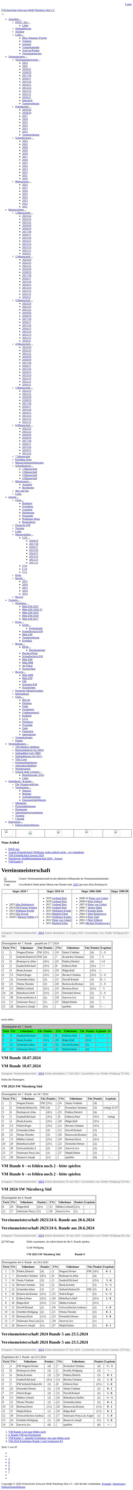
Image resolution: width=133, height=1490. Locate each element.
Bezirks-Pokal (30, 653)
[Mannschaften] (25, 210)
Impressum (14, 821)
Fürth (25, 706)
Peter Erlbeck (95, 901)
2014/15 (26, 84)
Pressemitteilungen (25, 806)
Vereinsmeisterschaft (26, 59)
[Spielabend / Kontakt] (32, 782)
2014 (25, 125)
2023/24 (26, 215)
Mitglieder (20, 803)
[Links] (22, 35)
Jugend (12, 497)
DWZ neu (13, 849)
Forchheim (28, 709)
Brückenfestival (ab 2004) (29, 750)
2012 (25, 131)
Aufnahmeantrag (31, 796)
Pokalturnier (22, 106)
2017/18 (26, 75)
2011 (25, 175)
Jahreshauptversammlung (29, 812)
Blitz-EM (27, 634)
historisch (27, 100)
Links (25, 25)
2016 (25, 119)
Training (26, 41)
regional (26, 44)
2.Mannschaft (22, 256)
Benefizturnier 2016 (33, 775)
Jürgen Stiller (95, 907)
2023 (25, 62)
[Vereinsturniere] (26, 57)
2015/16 (26, 81)
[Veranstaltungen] (27, 744)
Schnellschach (23, 137)
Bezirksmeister (37, 650)
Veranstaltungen (17, 743)
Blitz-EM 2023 (30, 606)
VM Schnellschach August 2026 (26, 855)
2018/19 (26, 72)
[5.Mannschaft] (31, 388)
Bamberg (27, 503)
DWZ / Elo (21, 22)
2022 (25, 66)
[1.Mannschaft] (31, 213)
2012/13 (26, 91)
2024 (41, 932)
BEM (25, 646)
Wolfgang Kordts (24, 910)
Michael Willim (25, 916)
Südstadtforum (23, 28)
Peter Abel (93, 916)
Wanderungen (22, 768)
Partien (19, 740)
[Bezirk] (24, 579)
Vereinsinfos (22, 787)
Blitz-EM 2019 (30, 612)
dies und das (22, 490)
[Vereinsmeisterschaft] (39, 60)
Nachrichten (29, 668)
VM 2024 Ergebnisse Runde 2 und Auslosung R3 (35, 1441)
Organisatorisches (32, 53)
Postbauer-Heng (31, 518)
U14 (24, 568)
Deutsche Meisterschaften (29, 690)
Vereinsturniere (16, 56)
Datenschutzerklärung (27, 825)
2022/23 (26, 219)
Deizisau (27, 703)
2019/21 (26, 69)
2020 (25, 147)
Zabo (25, 728)
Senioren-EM (29, 684)
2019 (25, 150)
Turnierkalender (30, 47)
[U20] (28, 538)
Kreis (18, 575)
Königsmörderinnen (26, 762)
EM (24, 681)
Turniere (12, 600)
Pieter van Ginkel (61, 920)
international (29, 734)
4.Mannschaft (22, 344)
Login (128, 4)
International (22, 693)
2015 (25, 122)
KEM (25, 625)
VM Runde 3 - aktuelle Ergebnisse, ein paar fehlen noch (39, 1438)
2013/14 (26, 87)
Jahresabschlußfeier (26, 765)
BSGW (26, 700)
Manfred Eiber (60, 913)
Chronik (19, 818)
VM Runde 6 (15, 861)
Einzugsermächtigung (34, 800)
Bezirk (19, 578)
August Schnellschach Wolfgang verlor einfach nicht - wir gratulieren (46, 852)
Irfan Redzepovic (24, 904)
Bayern (19, 597)
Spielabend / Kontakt (19, 781)
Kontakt (106, 1483)
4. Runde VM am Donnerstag (24, 1434)
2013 (25, 128)
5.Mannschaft (22, 387)
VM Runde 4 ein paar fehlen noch (27, 1431)
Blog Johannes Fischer (34, 37)
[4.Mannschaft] (31, 344)
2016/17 (26, 78)
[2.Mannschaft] (31, 257)
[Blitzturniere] (30, 182)
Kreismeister (36, 628)
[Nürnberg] (27, 604)
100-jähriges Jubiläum (27, 746)
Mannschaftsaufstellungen (29, 462)
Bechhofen (28, 487)
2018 (25, 153)
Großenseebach (30, 712)
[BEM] (29, 647)
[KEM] (29, 626)
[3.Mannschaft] (31, 301)
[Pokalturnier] (30, 107)
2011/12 (26, 94)
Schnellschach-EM (32, 631)
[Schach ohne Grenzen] (40, 772)
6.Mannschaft (22, 425)
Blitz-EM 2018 (30, 615)
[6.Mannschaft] (31, 426)
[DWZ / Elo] (29, 23)
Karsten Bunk (95, 910)
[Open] (22, 501)
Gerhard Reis (59, 898)
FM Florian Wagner (26, 907)
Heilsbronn (28, 512)
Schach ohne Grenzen (27, 771)
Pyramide (27, 725)
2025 (76, 884)
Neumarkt (27, 515)
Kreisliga (27, 640)
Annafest (27, 484)
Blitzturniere (22, 181)
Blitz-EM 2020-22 (32, 609)
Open (18, 500)
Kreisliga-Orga (23, 459)
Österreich (27, 731)
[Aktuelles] (20, 20)
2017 (25, 116)
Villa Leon (21, 759)
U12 (24, 572)
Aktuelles (13, 19)
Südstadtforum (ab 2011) (28, 756)
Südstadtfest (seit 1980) (28, 753)
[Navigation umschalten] (2, 14)
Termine (19, 31)
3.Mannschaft (22, 300)
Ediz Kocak (21, 913)
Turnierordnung (30, 103)
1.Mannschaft (22, 212)
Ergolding (27, 506)
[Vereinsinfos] (30, 788)
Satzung (26, 790)
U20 (24, 537)
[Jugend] (17, 498)
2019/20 (26, 109)
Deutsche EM (22, 525)
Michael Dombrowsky (97, 923)
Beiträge (26, 793)
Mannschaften (16, 209)
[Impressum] (21, 822)
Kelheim (27, 715)
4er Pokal (27, 665)
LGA (25, 718)
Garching (27, 509)
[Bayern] (24, 672)
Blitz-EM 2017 (30, 618)
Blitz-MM (27, 662)
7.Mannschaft (22, 456)
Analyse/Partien (30, 50)
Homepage (21, 809)
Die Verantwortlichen (27, 784)
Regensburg (28, 522)
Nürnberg (20, 603)
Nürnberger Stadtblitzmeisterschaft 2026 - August (35, 858)
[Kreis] (22, 622)
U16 (24, 565)
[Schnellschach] (32, 138)
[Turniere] (18, 601)
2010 (25, 178)
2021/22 (26, 222)
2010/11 (26, 97)
